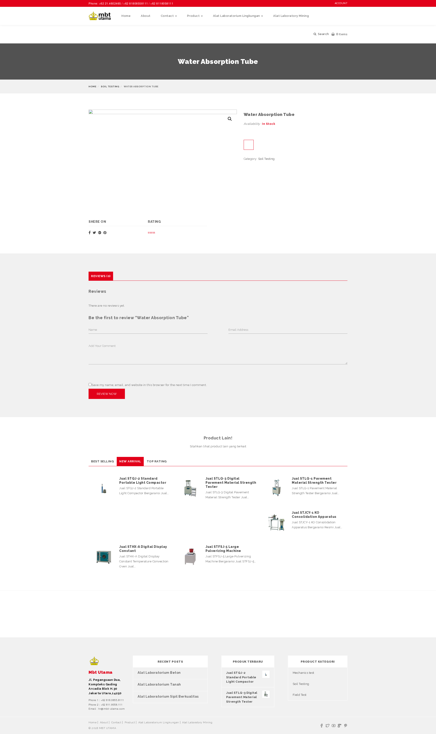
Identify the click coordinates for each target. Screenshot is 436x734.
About (146, 16)
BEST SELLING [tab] (102, 461)
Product (194, 16)
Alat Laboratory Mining (291, 16)
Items (342, 34)
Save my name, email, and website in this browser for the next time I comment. (149, 385)
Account (341, 3)
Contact (168, 16)
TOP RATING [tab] (157, 461)
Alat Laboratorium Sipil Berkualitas (168, 696)
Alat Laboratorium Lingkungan (237, 16)
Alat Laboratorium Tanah (159, 684)
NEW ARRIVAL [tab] (130, 461)
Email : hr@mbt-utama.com (107, 708)
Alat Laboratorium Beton (159, 672)
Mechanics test (303, 672)
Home (126, 16)
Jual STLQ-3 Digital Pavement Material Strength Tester (231, 482)
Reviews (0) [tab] (101, 276)
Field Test (300, 694)
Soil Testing (110, 86)
